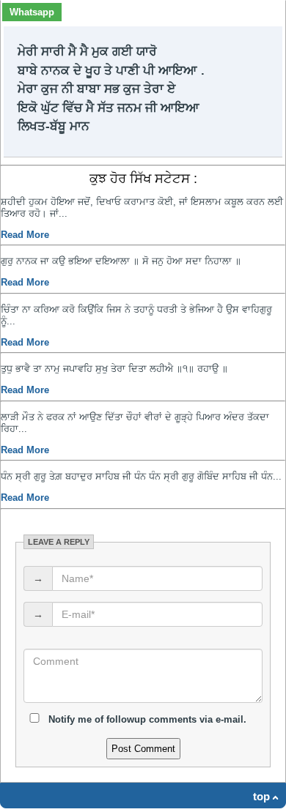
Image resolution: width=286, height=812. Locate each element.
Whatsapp (32, 12)
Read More (25, 234)
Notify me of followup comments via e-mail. (145, 719)
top (261, 796)
